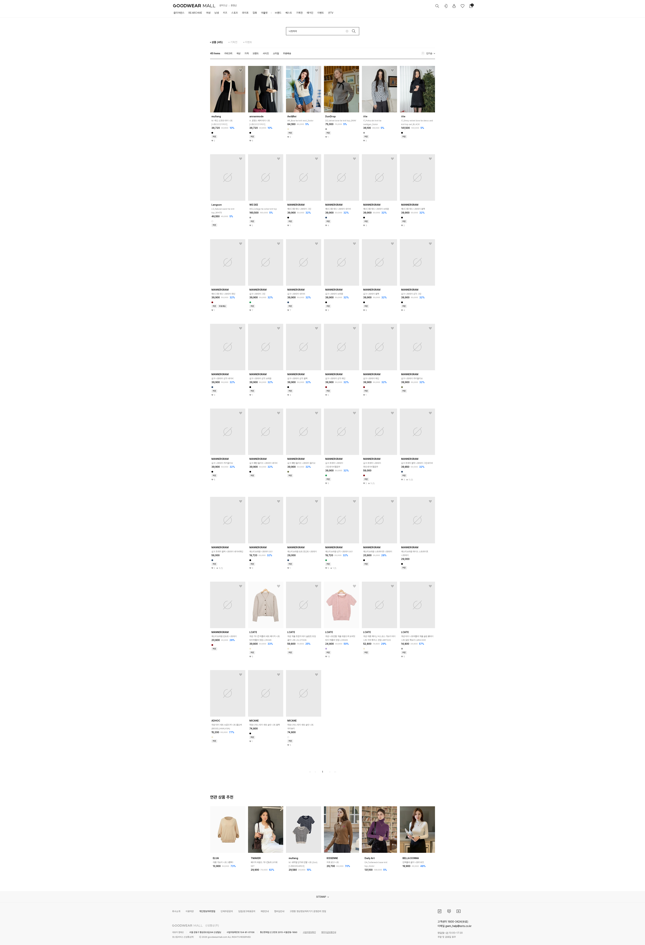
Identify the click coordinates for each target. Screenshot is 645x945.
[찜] (240, 70)
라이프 (245, 12)
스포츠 (234, 12)
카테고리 (228, 53)
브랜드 (278, 12)
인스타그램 (440, 911)
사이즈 (266, 53)
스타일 (276, 53)
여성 (208, 12)
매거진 (310, 12)
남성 (216, 12)
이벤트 (320, 12)
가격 (247, 53)
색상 (238, 53)
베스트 (288, 12)
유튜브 (458, 911)
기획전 (299, 12)
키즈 (225, 12)
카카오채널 (449, 911)
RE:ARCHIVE (195, 12)
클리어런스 (179, 12)
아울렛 (264, 12)
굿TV (330, 12)
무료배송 (287, 53)
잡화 (255, 12)
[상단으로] (629, 938)
